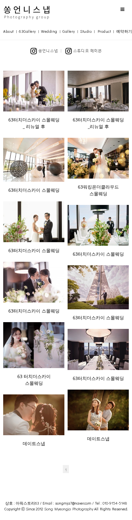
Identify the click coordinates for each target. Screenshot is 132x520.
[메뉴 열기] (122, 9)
